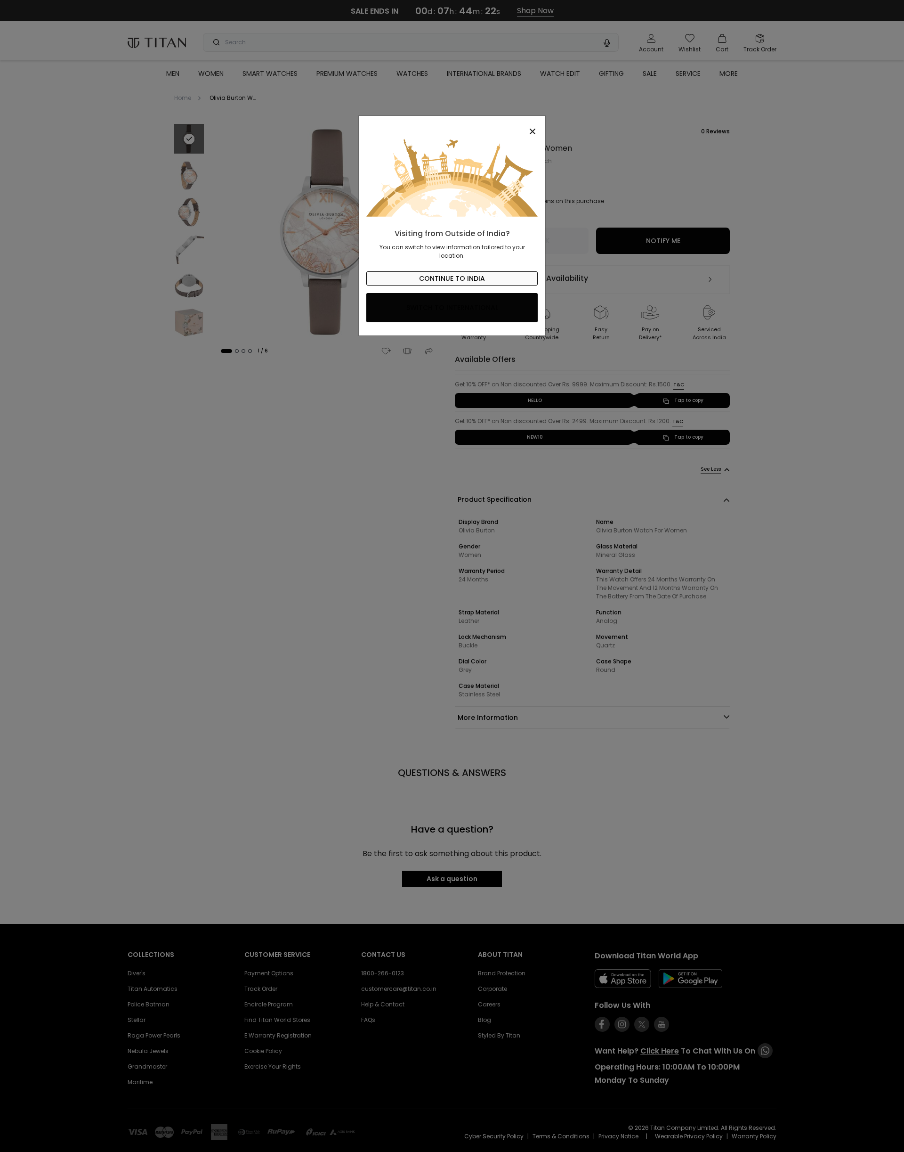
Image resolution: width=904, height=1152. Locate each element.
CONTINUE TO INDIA (452, 278)
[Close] (452, 126)
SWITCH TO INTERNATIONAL (452, 307)
